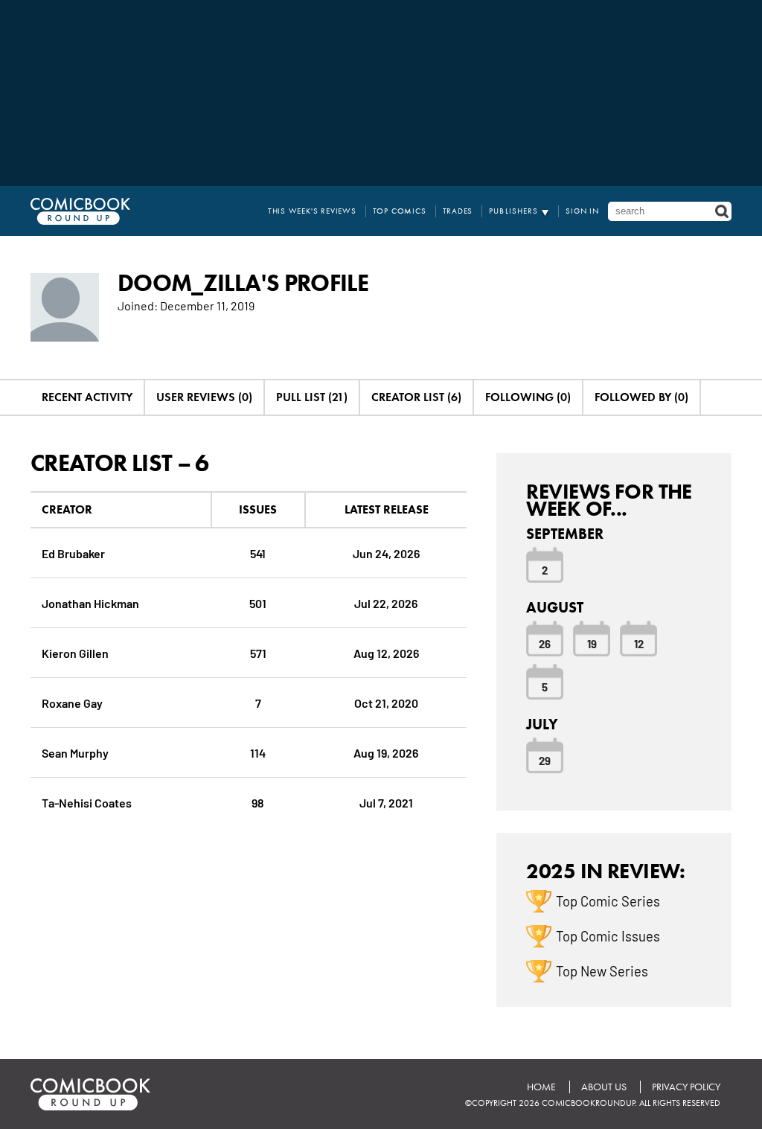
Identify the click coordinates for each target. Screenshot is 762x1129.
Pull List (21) (312, 397)
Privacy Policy (686, 1087)
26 (545, 643)
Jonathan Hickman (90, 602)
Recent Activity (87, 397)
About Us (604, 1087)
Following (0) (528, 397)
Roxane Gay (72, 702)
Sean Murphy (75, 752)
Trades (458, 211)
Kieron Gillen (75, 652)
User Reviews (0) (204, 397)
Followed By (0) (641, 397)
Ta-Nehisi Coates (87, 802)
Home (541, 1087)
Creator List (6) (416, 397)
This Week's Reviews (312, 211)
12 (639, 643)
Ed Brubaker (73, 552)
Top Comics (399, 211)
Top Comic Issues (608, 935)
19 (592, 643)
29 (545, 759)
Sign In (582, 211)
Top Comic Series (608, 900)
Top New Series (602, 970)
